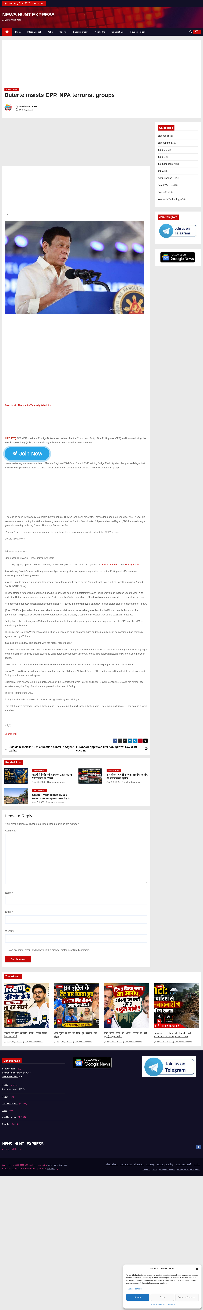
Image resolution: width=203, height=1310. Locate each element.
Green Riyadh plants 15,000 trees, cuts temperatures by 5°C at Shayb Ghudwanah (52, 798)
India (18, 32)
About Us (100, 32)
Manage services (135, 1289)
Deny (162, 1297)
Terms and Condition (188, 1170)
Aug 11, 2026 (38, 782)
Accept (137, 1297)
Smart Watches (166, 185)
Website (9, 931)
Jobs (50, 32)
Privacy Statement (158, 1304)
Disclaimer (171, 1304)
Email (9, 912)
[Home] (7, 32)
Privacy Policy (137, 32)
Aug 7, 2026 (38, 802)
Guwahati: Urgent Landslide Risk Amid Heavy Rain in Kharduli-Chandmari (173, 1037)
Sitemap (150, 1164)
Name (9, 893)
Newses (51, 1169)
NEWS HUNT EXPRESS (28, 14)
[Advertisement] (93, 65)
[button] (197, 1268)
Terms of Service (110, 564)
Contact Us (117, 32)
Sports (63, 32)
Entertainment (80, 32)
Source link (10, 734)
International (34, 32)
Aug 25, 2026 (14, 1042)
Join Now (30, 453)
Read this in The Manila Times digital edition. (28, 405)
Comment (11, 830)
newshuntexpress (28, 106)
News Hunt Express (57, 1165)
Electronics (163, 136)
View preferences (186, 1297)
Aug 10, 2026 (113, 782)
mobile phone (165, 178)
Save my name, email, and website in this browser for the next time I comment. (49, 950)
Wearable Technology (169, 199)
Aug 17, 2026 (164, 1042)
